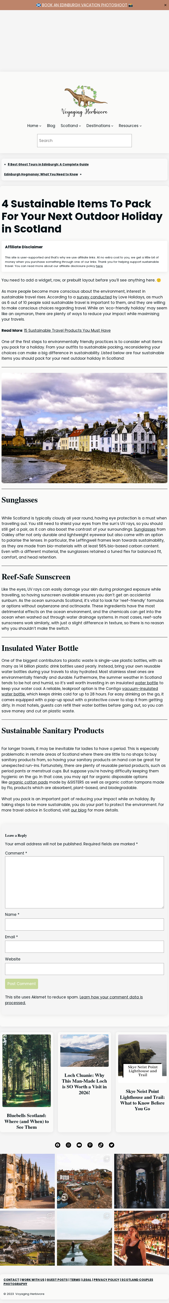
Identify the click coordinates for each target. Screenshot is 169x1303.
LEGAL (87, 1280)
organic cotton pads (28, 782)
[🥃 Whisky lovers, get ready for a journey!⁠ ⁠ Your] (141, 1238)
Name (12, 914)
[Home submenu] (40, 126)
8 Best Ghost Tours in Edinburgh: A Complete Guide (48, 164)
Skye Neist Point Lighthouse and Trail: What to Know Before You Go (142, 1099)
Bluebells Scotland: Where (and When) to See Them (26, 1121)
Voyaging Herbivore (29, 1294)
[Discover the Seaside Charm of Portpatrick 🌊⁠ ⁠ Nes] (27, 1238)
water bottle (146, 683)
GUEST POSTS (57, 1280)
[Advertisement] (84, 41)
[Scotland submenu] (80, 126)
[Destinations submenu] (112, 126)
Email (11, 937)
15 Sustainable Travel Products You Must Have (67, 330)
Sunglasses (145, 529)
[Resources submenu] (141, 126)
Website (12, 959)
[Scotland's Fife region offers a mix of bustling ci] (84, 1181)
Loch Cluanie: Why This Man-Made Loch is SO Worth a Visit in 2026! (84, 1083)
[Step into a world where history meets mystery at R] (27, 1181)
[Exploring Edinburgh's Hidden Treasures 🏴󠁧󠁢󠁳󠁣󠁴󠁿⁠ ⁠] (141, 1181)
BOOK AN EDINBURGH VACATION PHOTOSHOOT (84, 5)
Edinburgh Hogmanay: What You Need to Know (41, 174)
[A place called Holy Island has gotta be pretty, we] (84, 1238)
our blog (78, 810)
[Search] (122, 140)
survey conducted (94, 297)
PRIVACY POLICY (106, 1280)
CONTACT (11, 1280)
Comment (16, 853)
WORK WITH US (32, 1280)
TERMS (75, 1280)
